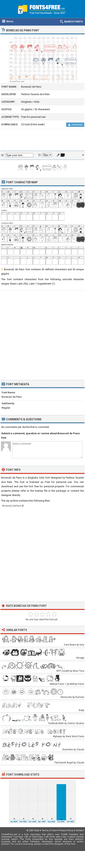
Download (77, 124)
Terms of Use (49, 830)
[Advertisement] (42, 140)
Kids (36, 101)
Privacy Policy (66, 830)
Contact (80, 830)
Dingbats (26, 101)
